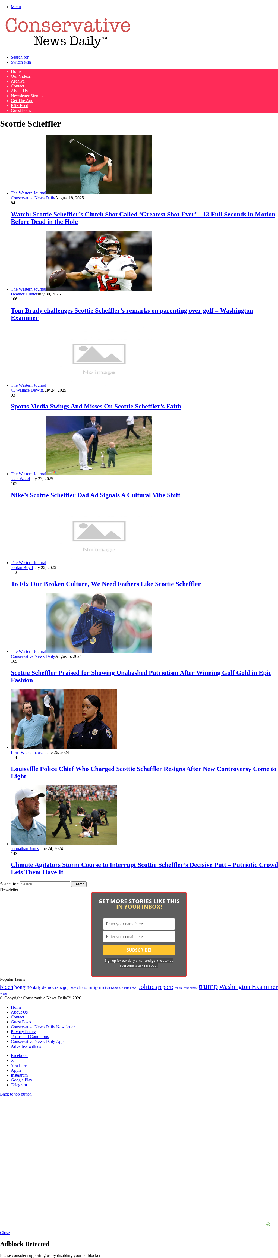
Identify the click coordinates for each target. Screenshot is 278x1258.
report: (165, 987)
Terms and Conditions (30, 1036)
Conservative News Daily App (37, 1041)
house (83, 988)
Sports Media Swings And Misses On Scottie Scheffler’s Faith (96, 406)
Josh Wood (20, 478)
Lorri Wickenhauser (28, 752)
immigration (96, 988)
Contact (17, 86)
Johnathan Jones (25, 848)
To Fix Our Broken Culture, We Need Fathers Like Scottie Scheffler (106, 583)
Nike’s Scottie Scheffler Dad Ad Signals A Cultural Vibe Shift (95, 495)
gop (66, 987)
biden (6, 986)
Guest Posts (21, 110)
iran (107, 988)
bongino (23, 987)
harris (74, 987)
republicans (182, 987)
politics (147, 986)
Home (16, 71)
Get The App (22, 100)
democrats (52, 987)
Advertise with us (26, 1046)
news (133, 987)
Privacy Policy (23, 1031)
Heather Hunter (24, 294)
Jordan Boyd (22, 567)
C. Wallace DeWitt (27, 390)
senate (194, 987)
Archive (18, 81)
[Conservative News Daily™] (68, 48)
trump (208, 986)
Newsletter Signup (27, 95)
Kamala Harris (120, 987)
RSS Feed (19, 105)
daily (37, 987)
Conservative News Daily (33, 198)
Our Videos (21, 76)
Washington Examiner (248, 986)
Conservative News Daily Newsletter (43, 1026)
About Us (19, 91)
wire (3, 993)
